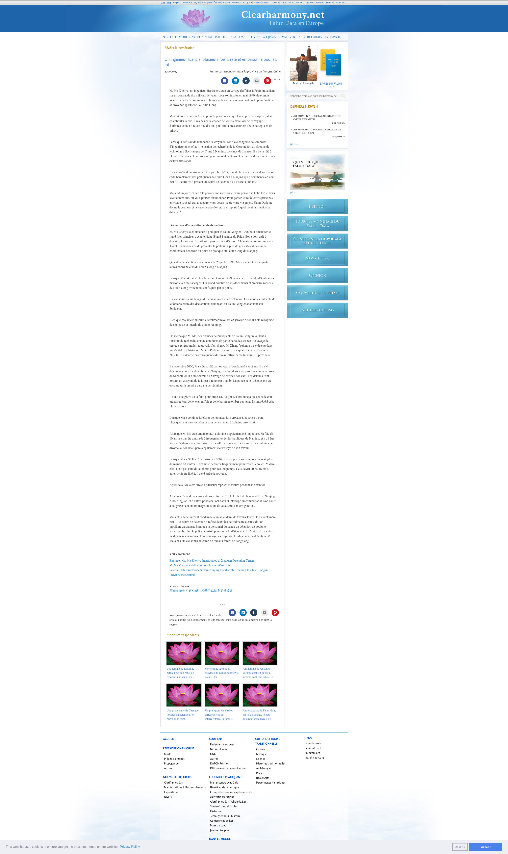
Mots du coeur (218, 825)
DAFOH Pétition (219, 763)
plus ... (294, 144)
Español (226, 2)
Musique (261, 754)
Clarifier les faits (174, 782)
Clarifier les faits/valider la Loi (228, 801)
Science (260, 758)
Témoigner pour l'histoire (225, 815)
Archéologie (263, 768)
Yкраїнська (339, 2)
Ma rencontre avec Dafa (224, 782)
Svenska (320, 2)
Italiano (265, 2)
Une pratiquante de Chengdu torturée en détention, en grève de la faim (183, 714)
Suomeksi (236, 2)
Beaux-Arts (262, 777)
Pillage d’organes (174, 758)
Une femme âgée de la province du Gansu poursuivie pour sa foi (222, 673)
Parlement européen (222, 744)
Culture (260, 749)
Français (195, 2)
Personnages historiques (271, 782)
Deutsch (186, 2)
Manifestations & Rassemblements (185, 787)
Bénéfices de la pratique (224, 787)
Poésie (260, 773)
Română (300, 2)
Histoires (215, 811)
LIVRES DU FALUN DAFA (331, 85)
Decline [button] (460, 846)
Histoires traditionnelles (271, 763)
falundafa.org (313, 743)
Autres (168, 768)
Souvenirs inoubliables (224, 806)
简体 (169, 3)
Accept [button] (486, 846)
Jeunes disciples (219, 830)
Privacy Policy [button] (130, 846)
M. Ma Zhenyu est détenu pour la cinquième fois (199, 565)
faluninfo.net (313, 748)
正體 (163, 3)
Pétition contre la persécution (228, 768)
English (176, 2)
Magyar (257, 2)
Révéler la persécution (179, 48)
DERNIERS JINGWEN (304, 106)
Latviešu (275, 2)
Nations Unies (218, 749)
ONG (213, 754)
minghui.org (312, 752)
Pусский (310, 2)
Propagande (171, 763)
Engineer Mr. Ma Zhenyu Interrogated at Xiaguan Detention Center (211, 560)
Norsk (283, 2)
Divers (168, 796)
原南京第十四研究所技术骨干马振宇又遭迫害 (201, 591)
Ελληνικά (247, 2)
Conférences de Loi (221, 820)
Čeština (217, 2)
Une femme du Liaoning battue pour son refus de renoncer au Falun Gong (180, 673)
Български (206, 2)
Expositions (171, 792)
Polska (291, 2)
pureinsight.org (314, 757)
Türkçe (329, 2)
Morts (167, 754)
